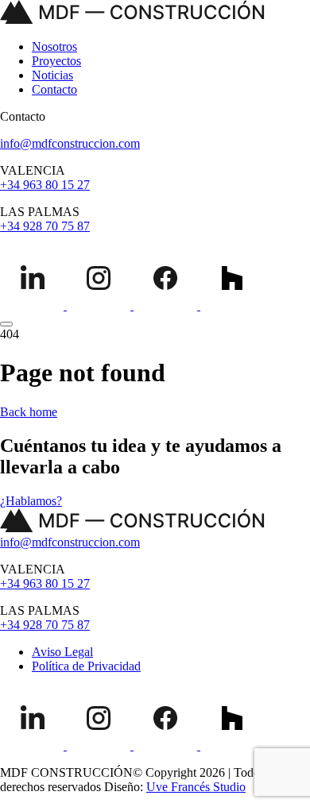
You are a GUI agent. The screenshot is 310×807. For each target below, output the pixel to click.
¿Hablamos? (31, 501)
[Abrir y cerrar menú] (6, 324)
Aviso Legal (62, 651)
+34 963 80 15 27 (45, 184)
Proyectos (56, 61)
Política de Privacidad (86, 666)
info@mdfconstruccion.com (70, 143)
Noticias (52, 75)
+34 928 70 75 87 (45, 226)
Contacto (54, 89)
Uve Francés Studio (196, 786)
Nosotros (54, 46)
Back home (28, 412)
